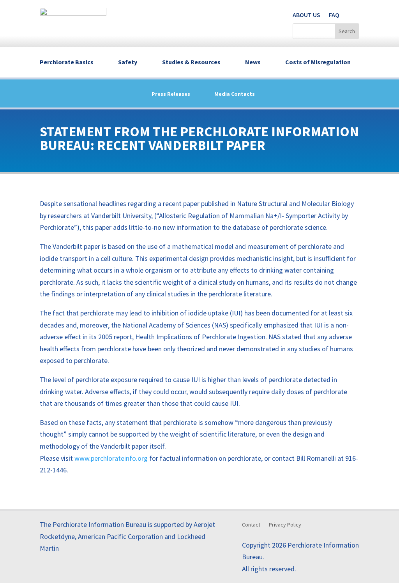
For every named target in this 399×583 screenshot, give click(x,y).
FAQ (334, 15)
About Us (306, 15)
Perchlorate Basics (67, 62)
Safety (127, 62)
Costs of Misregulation (318, 62)
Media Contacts (234, 94)
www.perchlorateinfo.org (111, 458)
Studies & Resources (191, 62)
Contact (251, 525)
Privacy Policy (285, 525)
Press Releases (171, 94)
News (253, 62)
